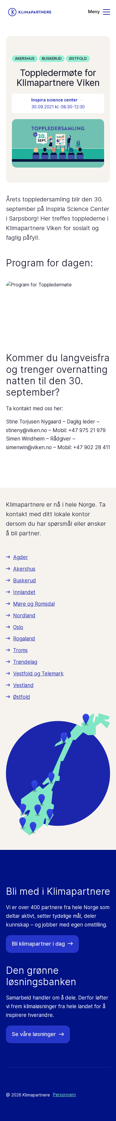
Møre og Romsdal (34, 604)
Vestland (23, 685)
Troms (20, 650)
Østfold (78, 58)
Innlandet (24, 592)
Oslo (18, 627)
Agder (20, 557)
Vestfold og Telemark (38, 674)
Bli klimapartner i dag (38, 944)
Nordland (24, 616)
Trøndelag (25, 662)
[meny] (99, 12)
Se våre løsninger (34, 1034)
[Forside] (30, 12)
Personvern (64, 1094)
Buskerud (52, 58)
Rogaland (24, 639)
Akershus (25, 58)
